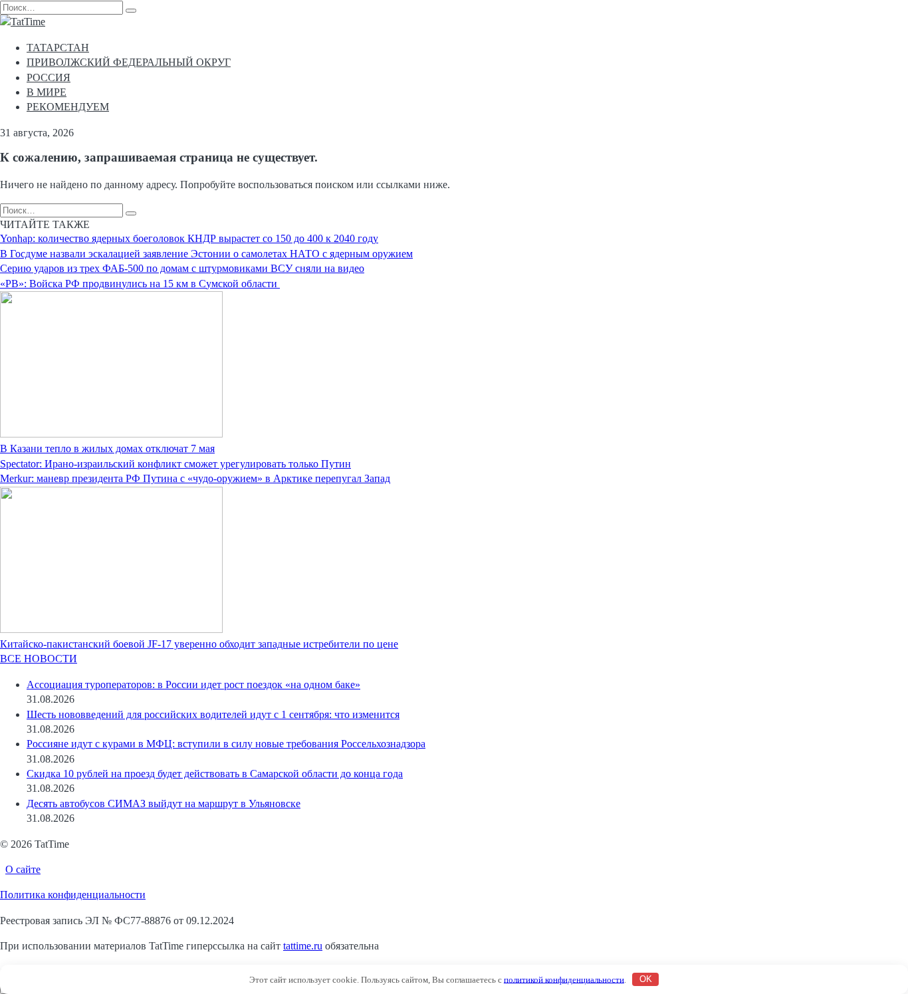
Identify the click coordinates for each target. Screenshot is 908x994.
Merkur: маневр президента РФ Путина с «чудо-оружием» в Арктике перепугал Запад (195, 478)
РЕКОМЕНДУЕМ (68, 106)
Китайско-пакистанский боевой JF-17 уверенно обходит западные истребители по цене (199, 644)
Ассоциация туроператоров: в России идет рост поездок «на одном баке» (193, 684)
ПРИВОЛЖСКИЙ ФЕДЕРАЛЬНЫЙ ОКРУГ (129, 62)
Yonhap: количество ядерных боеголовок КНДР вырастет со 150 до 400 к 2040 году (189, 238)
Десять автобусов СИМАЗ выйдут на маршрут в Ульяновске (163, 803)
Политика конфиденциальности (73, 894)
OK (645, 979)
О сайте (23, 869)
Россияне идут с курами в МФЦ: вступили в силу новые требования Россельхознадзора (226, 743)
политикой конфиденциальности (564, 979)
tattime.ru (302, 945)
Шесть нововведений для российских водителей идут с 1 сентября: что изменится (213, 714)
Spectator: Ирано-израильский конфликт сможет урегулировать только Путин (175, 463)
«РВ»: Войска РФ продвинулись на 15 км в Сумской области (140, 283)
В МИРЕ (46, 92)
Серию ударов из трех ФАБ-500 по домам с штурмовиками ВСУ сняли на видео (182, 268)
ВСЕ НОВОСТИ (38, 658)
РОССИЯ (48, 77)
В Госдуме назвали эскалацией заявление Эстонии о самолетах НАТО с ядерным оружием (206, 253)
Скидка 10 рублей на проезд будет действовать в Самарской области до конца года (215, 773)
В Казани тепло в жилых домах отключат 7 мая (107, 448)
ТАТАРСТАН (58, 47)
